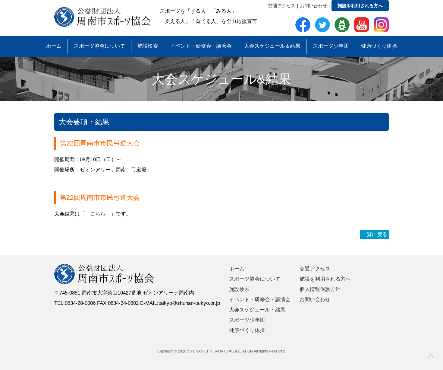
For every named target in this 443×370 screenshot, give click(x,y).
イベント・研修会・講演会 (201, 46)
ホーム (53, 46)
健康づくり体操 (379, 46)
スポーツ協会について (99, 46)
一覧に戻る (374, 234)
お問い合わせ (313, 5)
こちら (97, 214)
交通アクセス (281, 5)
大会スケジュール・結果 (257, 310)
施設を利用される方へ (360, 5)
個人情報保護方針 (320, 289)
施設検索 (147, 46)
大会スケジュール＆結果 (272, 46)
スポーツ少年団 (331, 46)
